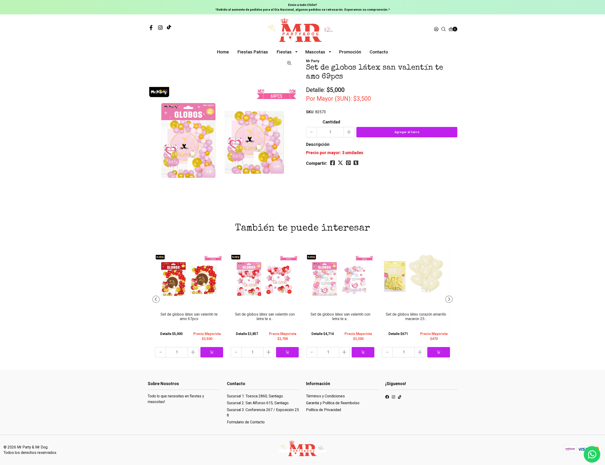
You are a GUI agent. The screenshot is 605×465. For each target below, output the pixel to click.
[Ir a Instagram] (160, 28)
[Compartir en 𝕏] (340, 163)
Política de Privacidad (323, 410)
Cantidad (331, 121)
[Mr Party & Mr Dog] (302, 29)
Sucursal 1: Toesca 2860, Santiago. (255, 396)
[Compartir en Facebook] (332, 163)
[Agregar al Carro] (211, 352)
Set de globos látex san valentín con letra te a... (265, 316)
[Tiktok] (169, 28)
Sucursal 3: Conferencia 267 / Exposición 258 (263, 413)
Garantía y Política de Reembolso (332, 403)
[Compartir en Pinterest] (348, 163)
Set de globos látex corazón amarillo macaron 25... (416, 316)
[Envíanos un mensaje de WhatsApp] (592, 454)
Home (223, 52)
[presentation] (156, 299)
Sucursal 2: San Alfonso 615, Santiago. (258, 403)
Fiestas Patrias (253, 52)
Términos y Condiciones (325, 396)
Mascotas (315, 52)
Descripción (317, 144)
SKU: (310, 112)
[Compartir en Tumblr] (356, 163)
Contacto (379, 52)
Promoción (350, 52)
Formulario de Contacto (246, 422)
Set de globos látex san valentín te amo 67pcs (189, 316)
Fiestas (284, 52)
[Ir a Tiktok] (399, 397)
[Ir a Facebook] (151, 28)
